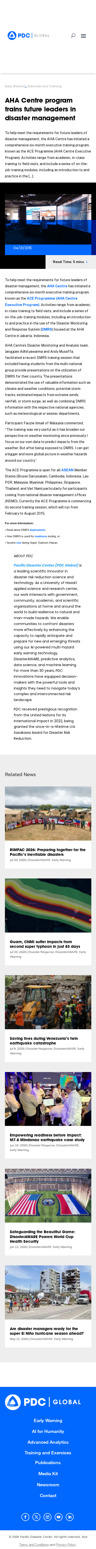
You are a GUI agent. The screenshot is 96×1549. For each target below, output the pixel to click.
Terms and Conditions (34, 1545)
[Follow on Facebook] (25, 1517)
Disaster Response (41, 952)
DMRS (47, 329)
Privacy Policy (66, 1545)
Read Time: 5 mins (68, 262)
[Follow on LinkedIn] (70, 1517)
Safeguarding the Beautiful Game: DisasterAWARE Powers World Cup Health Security (42, 1237)
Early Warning (15, 86)
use (18, 542)
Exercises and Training (45, 86)
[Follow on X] (36, 1517)
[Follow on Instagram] (47, 1517)
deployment (37, 529)
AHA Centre (57, 286)
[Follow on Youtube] (59, 1517)
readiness (41, 536)
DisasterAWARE (39, 860)
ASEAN (67, 470)
